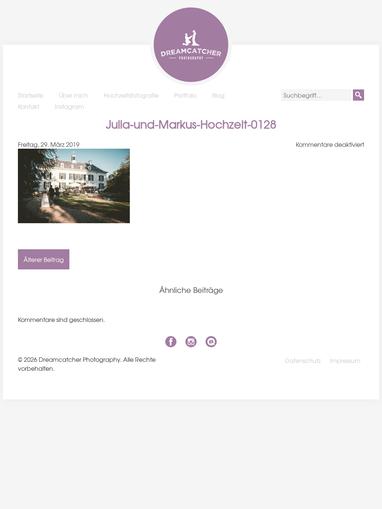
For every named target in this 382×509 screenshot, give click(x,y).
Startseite (30, 95)
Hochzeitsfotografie (131, 95)
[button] (358, 95)
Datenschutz (303, 360)
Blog (218, 95)
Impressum (345, 360)
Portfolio (185, 95)
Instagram (69, 106)
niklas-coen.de (211, 341)
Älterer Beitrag (44, 259)
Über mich (73, 95)
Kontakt (28, 106)
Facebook (170, 341)
